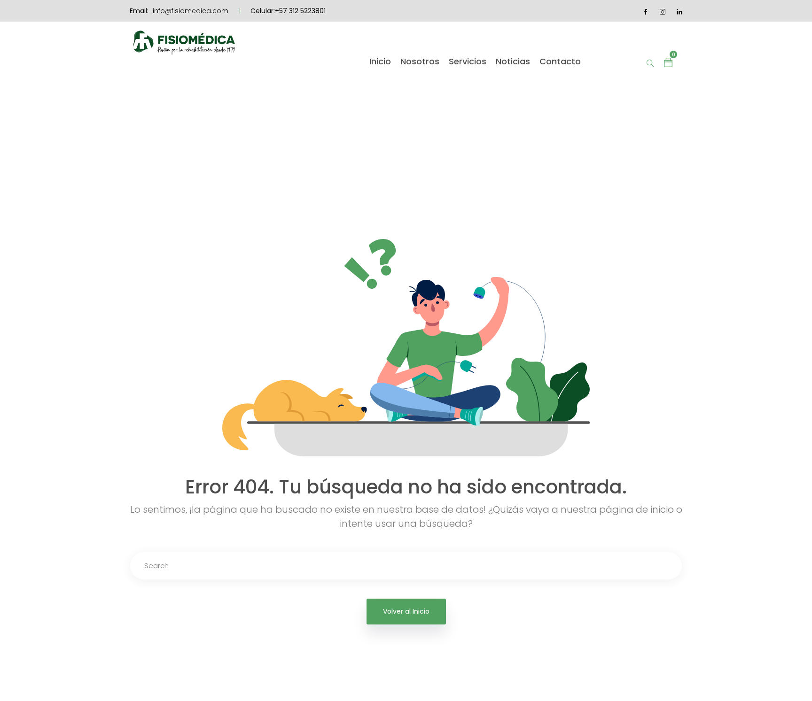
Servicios (467, 61)
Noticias (513, 61)
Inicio (380, 61)
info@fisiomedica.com (190, 10)
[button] (668, 61)
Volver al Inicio (406, 611)
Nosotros (419, 61)
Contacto (560, 61)
